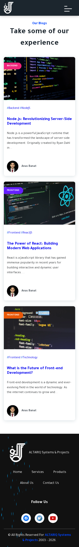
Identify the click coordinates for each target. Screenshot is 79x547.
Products (59, 472)
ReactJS (27, 233)
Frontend (13, 190)
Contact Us (51, 483)
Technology (30, 357)
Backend (12, 66)
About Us (26, 483)
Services (38, 472)
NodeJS (25, 108)
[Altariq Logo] (8, 13)
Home (17, 472)
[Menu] (68, 8)
